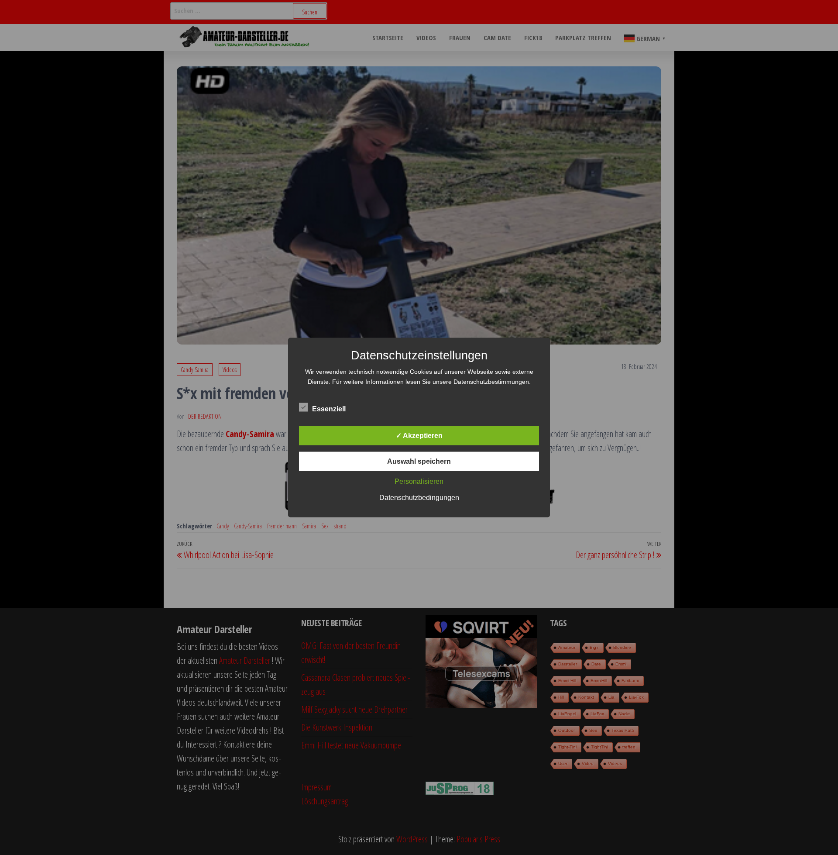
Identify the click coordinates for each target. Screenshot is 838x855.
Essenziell (329, 409)
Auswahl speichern (419, 461)
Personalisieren (419, 481)
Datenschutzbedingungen (419, 497)
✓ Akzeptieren (419, 435)
